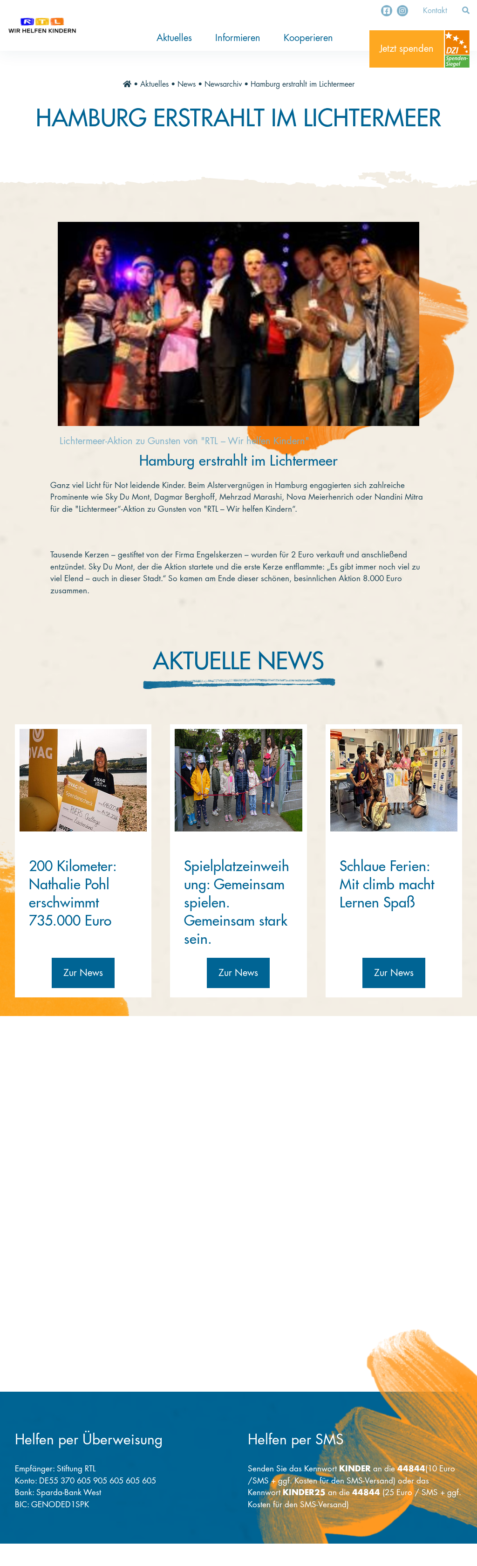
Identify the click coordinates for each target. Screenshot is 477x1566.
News (186, 84)
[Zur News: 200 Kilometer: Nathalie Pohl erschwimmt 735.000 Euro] (83, 780)
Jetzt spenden (407, 49)
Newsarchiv (223, 84)
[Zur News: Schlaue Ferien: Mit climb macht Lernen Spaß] (393, 780)
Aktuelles (174, 38)
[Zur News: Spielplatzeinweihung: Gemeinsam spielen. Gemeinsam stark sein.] (238, 780)
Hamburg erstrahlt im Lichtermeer (302, 84)
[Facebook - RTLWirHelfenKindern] (386, 10)
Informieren (237, 38)
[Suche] (466, 10)
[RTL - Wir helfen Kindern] (42, 25)
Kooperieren (308, 38)
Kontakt (435, 10)
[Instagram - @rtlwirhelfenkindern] (402, 10)
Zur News (83, 973)
